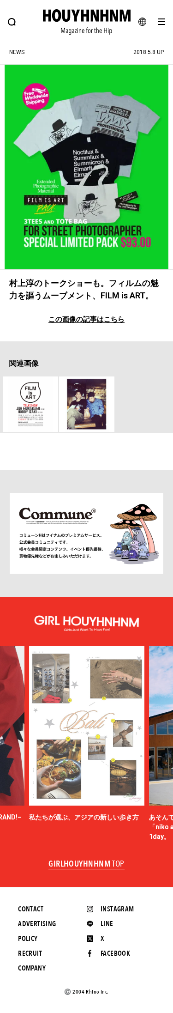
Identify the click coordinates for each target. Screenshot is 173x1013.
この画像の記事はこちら (86, 319)
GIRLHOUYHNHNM (86, 864)
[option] (86, 734)
